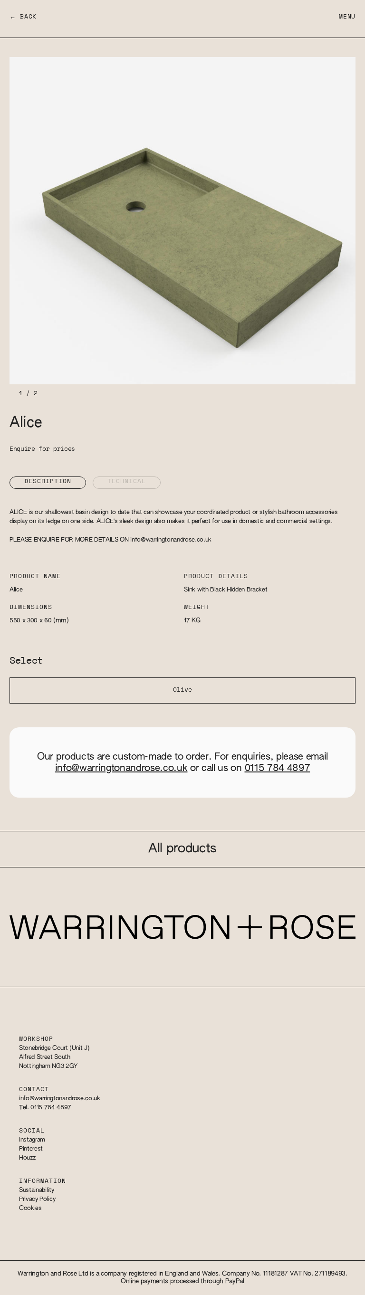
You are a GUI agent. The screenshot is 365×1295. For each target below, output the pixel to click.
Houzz (27, 1158)
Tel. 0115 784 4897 (45, 1108)
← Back (23, 17)
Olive (182, 690)
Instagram (32, 1140)
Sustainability (36, 1190)
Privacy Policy (37, 1199)
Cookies (30, 1208)
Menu (347, 17)
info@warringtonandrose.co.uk (170, 540)
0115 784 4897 (277, 768)
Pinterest (31, 1149)
